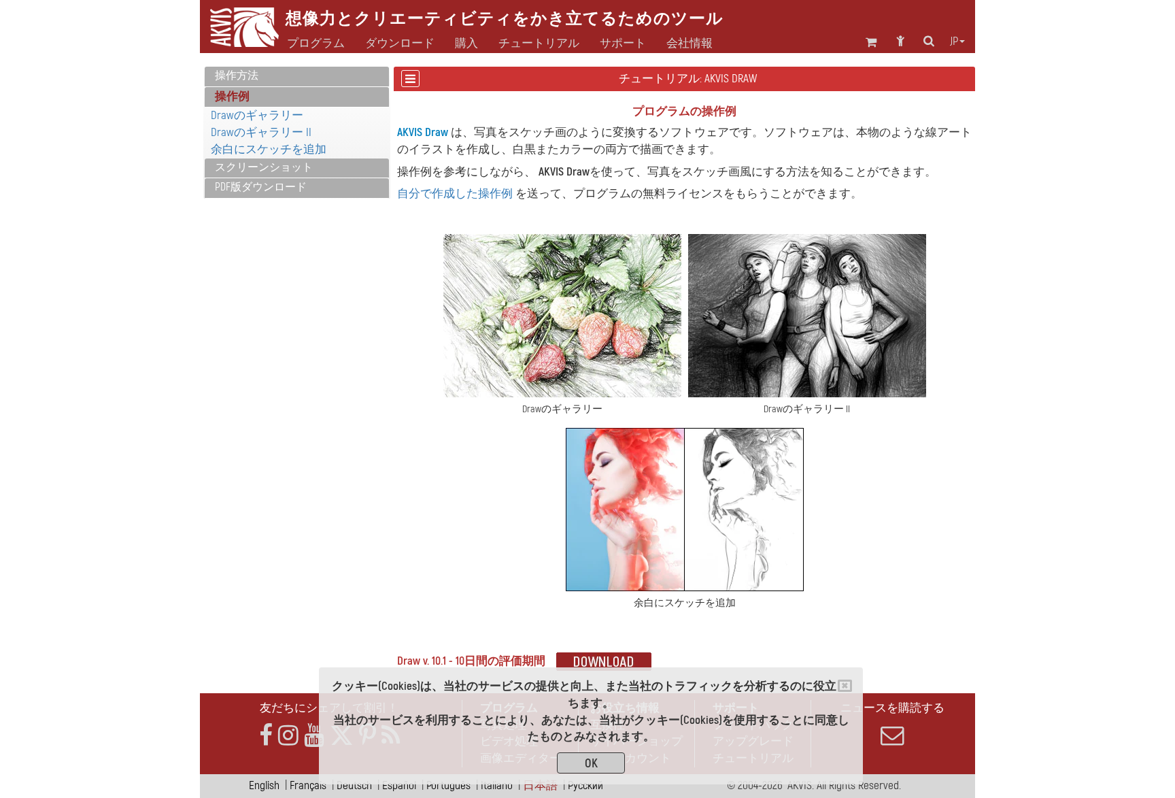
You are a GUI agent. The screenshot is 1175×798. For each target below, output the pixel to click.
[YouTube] (314, 736)
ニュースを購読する (892, 708)
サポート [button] (623, 43)
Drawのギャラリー (257, 115)
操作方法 (236, 75)
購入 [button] (466, 43)
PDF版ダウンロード (261, 187)
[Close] (845, 685)
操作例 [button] (232, 96)
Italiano (497, 785)
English (264, 785)
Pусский (585, 785)
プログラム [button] (316, 43)
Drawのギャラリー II (261, 132)
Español (399, 785)
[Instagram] (288, 736)
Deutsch (354, 785)
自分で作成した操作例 (455, 193)
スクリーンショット (264, 167)
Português (448, 785)
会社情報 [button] (689, 43)
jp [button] (954, 41)
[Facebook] (266, 736)
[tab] (297, 76)
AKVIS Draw (422, 132)
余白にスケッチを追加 (268, 149)
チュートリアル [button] (538, 43)
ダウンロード (400, 43)
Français (308, 785)
